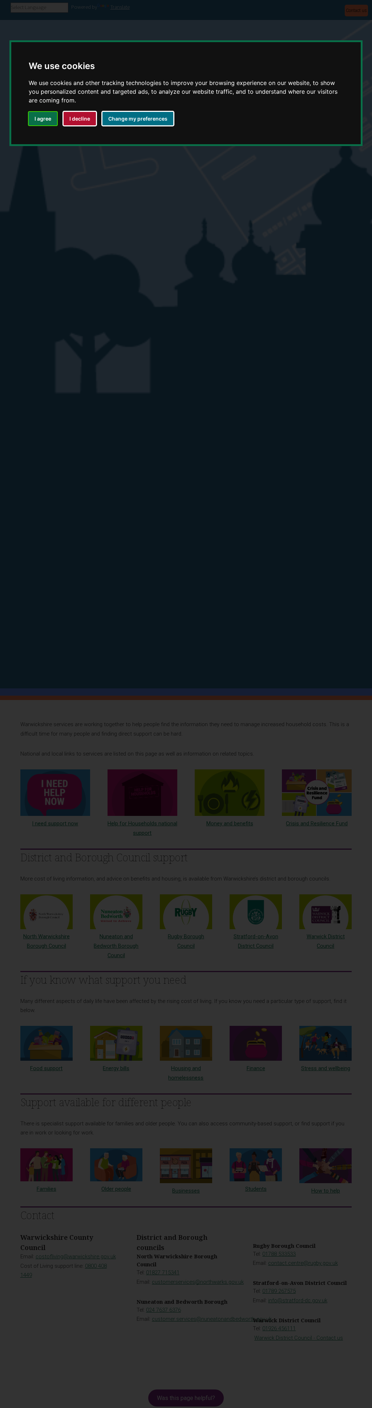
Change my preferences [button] (137, 119)
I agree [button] (43, 119)
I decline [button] (79, 119)
